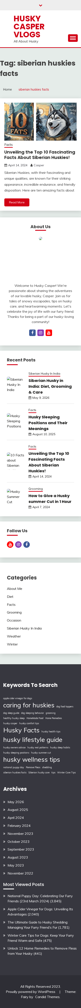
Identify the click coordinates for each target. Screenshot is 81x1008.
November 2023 (20, 833)
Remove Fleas (33, 767)
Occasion (14, 620)
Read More (17, 202)
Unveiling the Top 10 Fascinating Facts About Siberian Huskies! (39, 154)
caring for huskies (28, 705)
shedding (47, 767)
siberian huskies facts (14, 772)
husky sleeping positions (16, 752)
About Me (14, 588)
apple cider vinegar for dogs (17, 698)
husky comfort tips (29, 723)
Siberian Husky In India (44, 373)
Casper (39, 165)
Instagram (18, 544)
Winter (12, 644)
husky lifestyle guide (32, 739)
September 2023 (21, 849)
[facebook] (32, 333)
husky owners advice (14, 747)
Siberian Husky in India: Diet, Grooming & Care (50, 386)
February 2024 (19, 825)
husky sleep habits (60, 747)
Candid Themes (47, 997)
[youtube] (49, 333)
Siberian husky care (38, 772)
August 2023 (18, 857)
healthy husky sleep (14, 718)
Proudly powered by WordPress (31, 991)
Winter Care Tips (66, 772)
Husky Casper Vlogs (29, 26)
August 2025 (18, 809)
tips (53, 772)
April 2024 (16, 817)
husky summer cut (41, 752)
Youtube (10, 544)
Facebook (26, 544)
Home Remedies (53, 718)
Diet (10, 596)
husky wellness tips (31, 759)
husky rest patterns (37, 747)
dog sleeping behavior (32, 712)
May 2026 (16, 802)
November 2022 (20, 873)
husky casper (10, 723)
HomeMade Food (35, 718)
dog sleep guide (11, 712)
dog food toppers (64, 706)
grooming (51, 712)
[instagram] (40, 333)
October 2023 (19, 841)
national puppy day (13, 767)
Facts (8, 145)
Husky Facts (21, 730)
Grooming (36, 489)
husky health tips (50, 731)
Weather (14, 636)
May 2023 (16, 865)
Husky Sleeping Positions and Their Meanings (48, 422)
